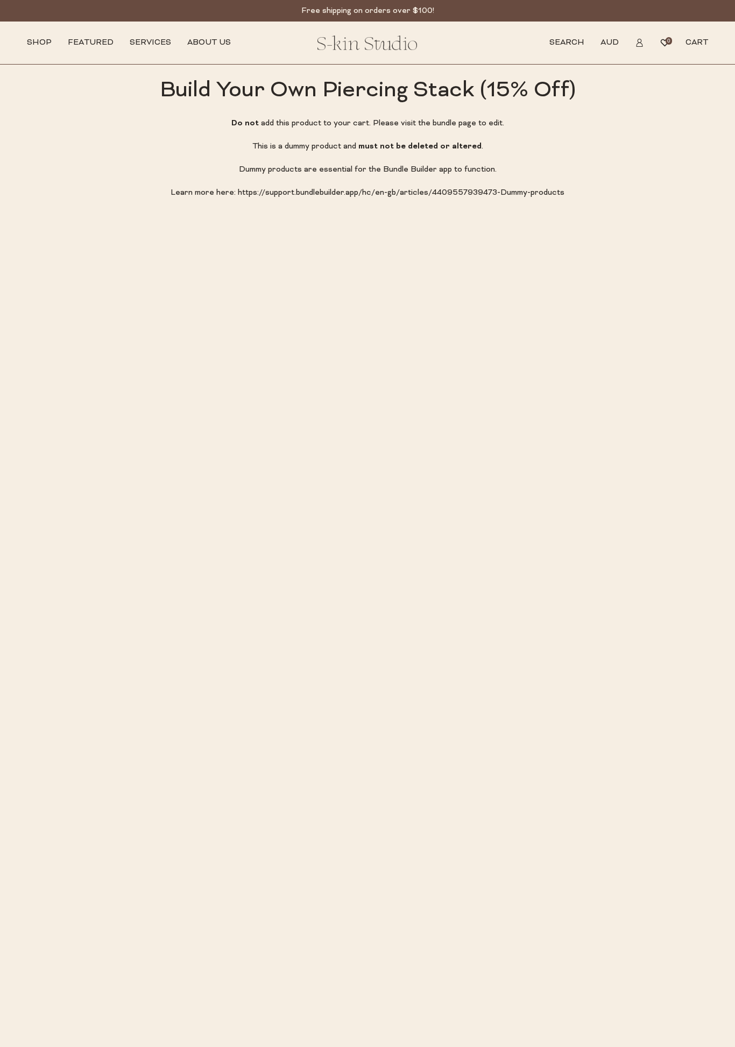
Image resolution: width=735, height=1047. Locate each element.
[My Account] (639, 42)
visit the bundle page (438, 123)
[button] (39, 42)
